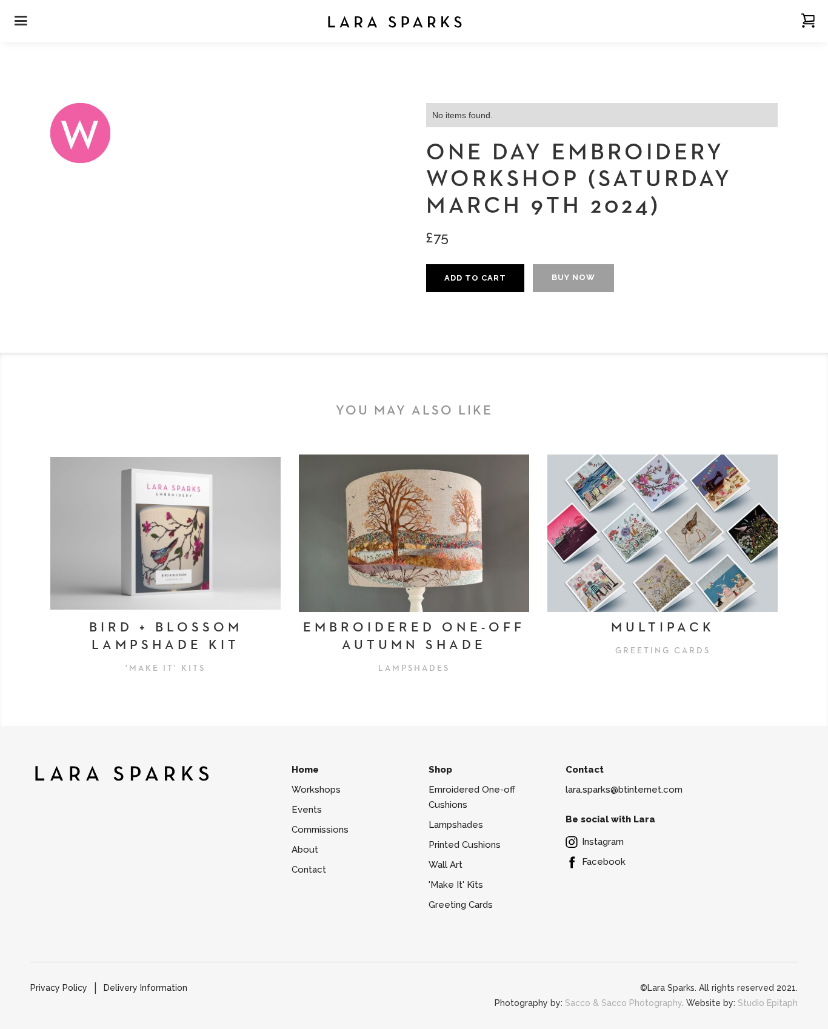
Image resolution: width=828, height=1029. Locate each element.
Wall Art (445, 864)
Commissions (320, 829)
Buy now (573, 277)
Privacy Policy (58, 988)
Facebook (604, 861)
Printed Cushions (465, 844)
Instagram (603, 841)
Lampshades (456, 824)
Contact (309, 869)
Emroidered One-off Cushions (472, 797)
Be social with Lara (610, 819)
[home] (394, 21)
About (305, 849)
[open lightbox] (80, 133)
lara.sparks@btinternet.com (624, 789)
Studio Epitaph (768, 1003)
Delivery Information (145, 988)
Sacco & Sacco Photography (623, 1003)
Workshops (316, 789)
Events (307, 809)
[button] (808, 20)
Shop (440, 769)
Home (305, 769)
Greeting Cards (461, 904)
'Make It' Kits (456, 884)
